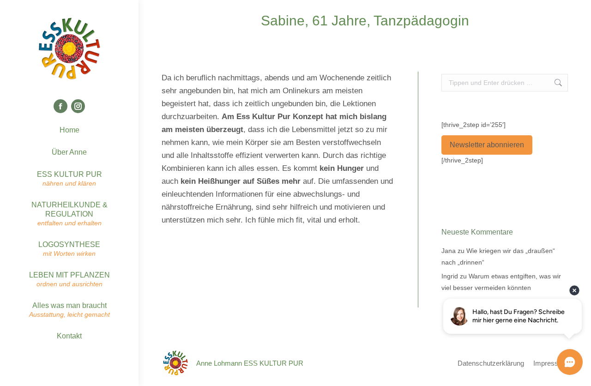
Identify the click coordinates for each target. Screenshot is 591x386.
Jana (448, 250)
